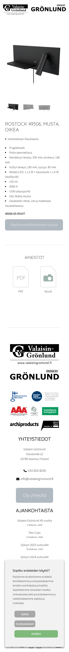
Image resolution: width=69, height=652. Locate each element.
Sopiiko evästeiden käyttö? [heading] (31, 570)
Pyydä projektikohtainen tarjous (34, 224)
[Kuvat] (48, 286)
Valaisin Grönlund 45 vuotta (34, 520)
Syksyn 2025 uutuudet (35, 545)
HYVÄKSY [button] (36, 634)
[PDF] (20, 286)
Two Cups (34, 532)
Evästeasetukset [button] (25, 623)
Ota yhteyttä (34, 495)
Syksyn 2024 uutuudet (35, 557)
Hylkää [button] (24, 614)
